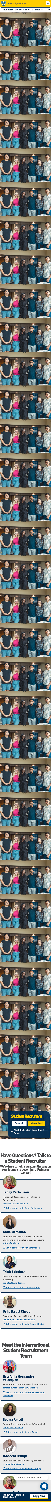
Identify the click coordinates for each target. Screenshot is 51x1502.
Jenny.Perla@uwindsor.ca (15, 1203)
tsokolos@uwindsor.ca (14, 1282)
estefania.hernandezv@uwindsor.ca (20, 1387)
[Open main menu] (48, 3)
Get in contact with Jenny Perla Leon (23, 1207)
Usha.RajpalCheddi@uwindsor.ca (19, 1319)
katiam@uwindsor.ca (13, 1243)
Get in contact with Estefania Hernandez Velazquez (24, 1394)
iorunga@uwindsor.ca (13, 1463)
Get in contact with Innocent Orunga (23, 1468)
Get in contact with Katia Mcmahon (22, 1247)
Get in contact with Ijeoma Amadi (21, 1432)
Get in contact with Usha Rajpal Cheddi (24, 1323)
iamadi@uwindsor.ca (13, 1427)
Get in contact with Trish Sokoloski (22, 1287)
